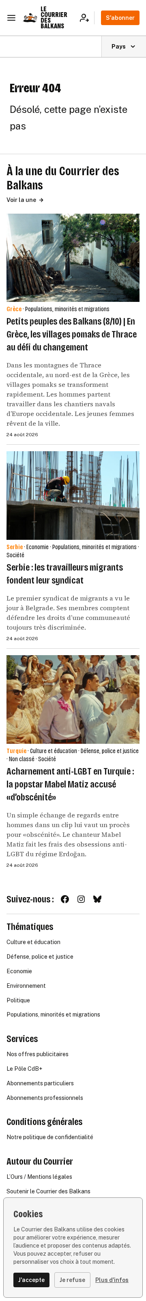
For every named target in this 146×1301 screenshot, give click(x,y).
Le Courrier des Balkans (54, 17)
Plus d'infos (112, 1280)
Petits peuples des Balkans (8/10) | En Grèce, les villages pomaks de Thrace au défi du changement (71, 334)
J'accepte (31, 1280)
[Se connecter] (86, 17)
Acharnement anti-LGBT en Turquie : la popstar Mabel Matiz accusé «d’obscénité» (70, 784)
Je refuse (72, 1280)
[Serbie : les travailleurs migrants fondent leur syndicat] (73, 495)
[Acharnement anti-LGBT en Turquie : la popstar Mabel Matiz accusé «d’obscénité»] (73, 699)
